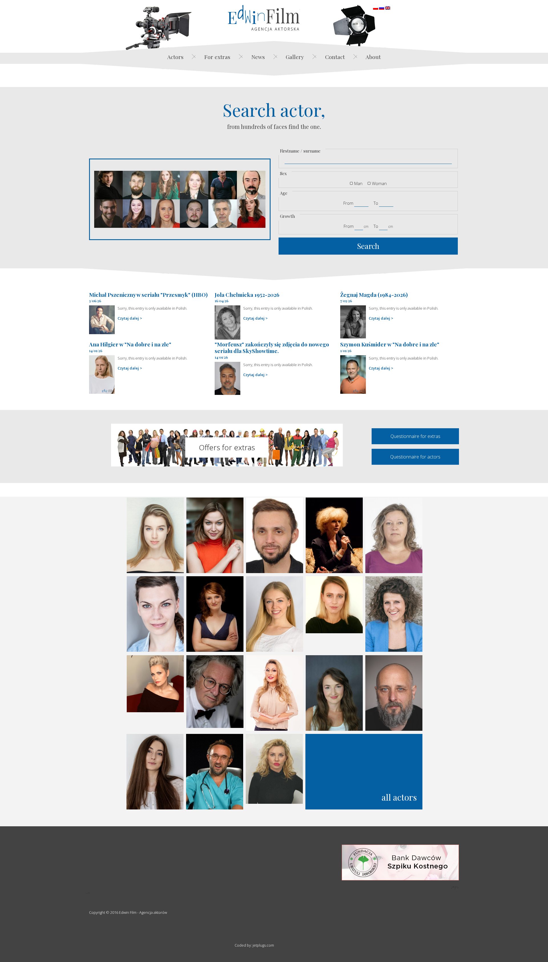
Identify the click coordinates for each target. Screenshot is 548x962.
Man (358, 183)
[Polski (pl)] (375, 7)
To (376, 203)
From (348, 203)
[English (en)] (387, 7)
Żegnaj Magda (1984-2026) (374, 294)
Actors (175, 56)
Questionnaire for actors (415, 457)
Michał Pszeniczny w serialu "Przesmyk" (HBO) (148, 294)
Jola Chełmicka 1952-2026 (247, 294)
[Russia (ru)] (381, 7)
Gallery (295, 56)
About (373, 56)
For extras (217, 56)
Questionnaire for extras (415, 436)
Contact (335, 56)
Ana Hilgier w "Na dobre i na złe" (130, 344)
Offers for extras (227, 447)
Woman (379, 183)
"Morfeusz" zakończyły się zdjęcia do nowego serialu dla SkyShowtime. (272, 347)
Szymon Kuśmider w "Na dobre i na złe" (389, 344)
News (258, 56)
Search (368, 246)
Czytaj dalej (128, 318)
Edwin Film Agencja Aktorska (264, 18)
